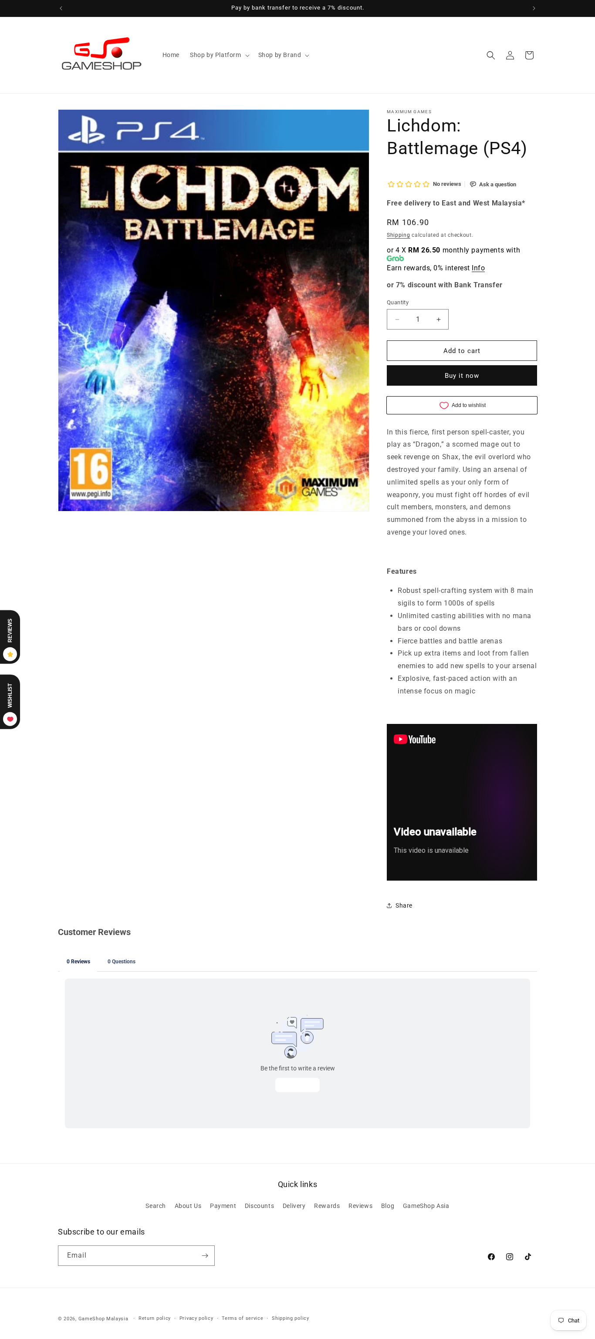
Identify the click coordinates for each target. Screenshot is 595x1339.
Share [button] (404, 905)
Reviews (360, 1205)
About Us (188, 1205)
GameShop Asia (426, 1205)
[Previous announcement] (61, 8)
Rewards (327, 1205)
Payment (223, 1205)
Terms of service (242, 1318)
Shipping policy (290, 1318)
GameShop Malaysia (103, 1319)
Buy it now (462, 376)
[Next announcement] (534, 8)
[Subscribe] (204, 1255)
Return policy (155, 1318)
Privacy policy (196, 1318)
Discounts (259, 1205)
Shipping (398, 235)
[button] (219, 55)
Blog (387, 1205)
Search (155, 1205)
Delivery (294, 1205)
